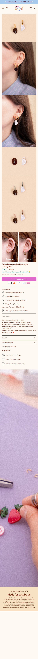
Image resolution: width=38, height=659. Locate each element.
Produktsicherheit (7, 343)
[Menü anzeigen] (3, 8)
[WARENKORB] (35, 8)
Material (4, 338)
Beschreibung (6, 316)
